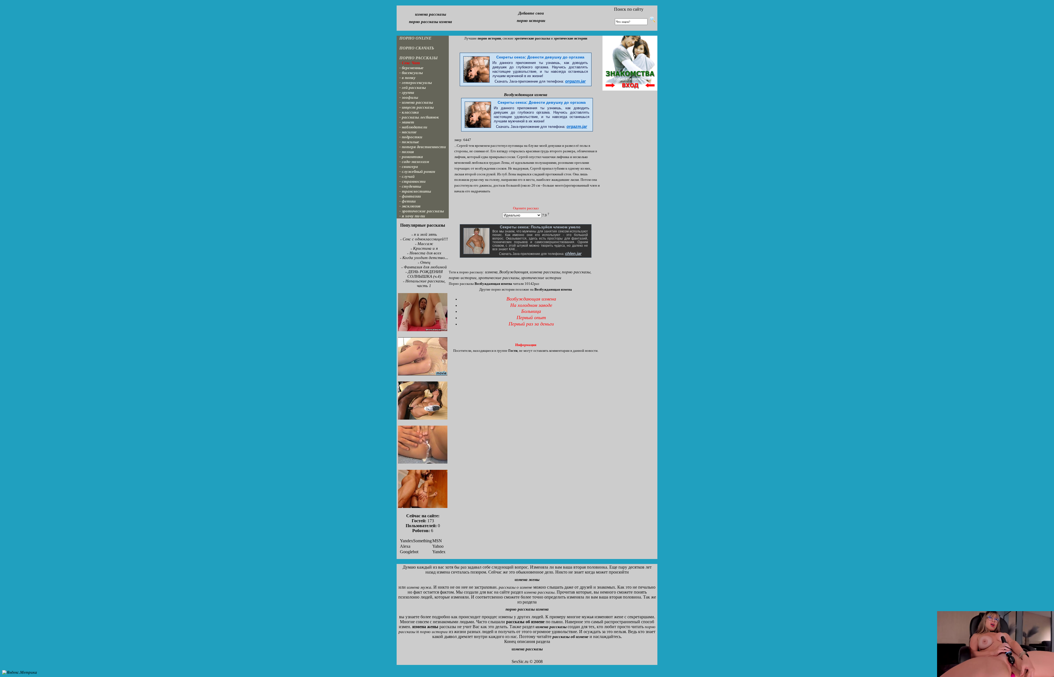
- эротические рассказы (421, 211)
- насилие (408, 132)
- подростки (410, 137)
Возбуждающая (513, 272)
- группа (406, 92)
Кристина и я (425, 248)
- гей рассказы (412, 87)
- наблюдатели (413, 127)
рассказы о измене (515, 587)
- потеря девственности (422, 147)
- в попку (407, 77)
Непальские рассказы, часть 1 (425, 283)
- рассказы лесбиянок (419, 117)
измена (491, 272)
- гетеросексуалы (415, 82)
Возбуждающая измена (525, 94)
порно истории (531, 20)
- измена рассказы (416, 102)
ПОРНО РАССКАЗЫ (418, 58)
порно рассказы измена (430, 21)
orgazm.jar (575, 81)
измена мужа (419, 587)
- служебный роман (417, 171)
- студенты (410, 186)
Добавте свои (531, 13)
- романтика (411, 156)
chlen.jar (573, 253)
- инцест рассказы (416, 107)
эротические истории (541, 278)
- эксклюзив (410, 206)
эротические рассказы (498, 278)
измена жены (527, 579)
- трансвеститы (415, 191)
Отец (425, 262)
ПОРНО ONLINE (415, 38)
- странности (412, 181)
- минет (406, 122)
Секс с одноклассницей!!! (425, 239)
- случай (406, 176)
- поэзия (406, 152)
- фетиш (407, 201)
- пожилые (409, 142)
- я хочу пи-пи (412, 216)
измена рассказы (430, 14)
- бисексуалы (411, 73)
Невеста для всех (425, 253)
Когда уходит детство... (425, 257)
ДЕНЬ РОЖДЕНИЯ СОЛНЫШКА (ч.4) (425, 274)
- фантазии (410, 196)
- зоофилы (408, 97)
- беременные (411, 68)
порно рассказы (576, 272)
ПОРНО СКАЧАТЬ (416, 48)
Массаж (425, 243)
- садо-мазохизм (414, 161)
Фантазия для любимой (425, 267)
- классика (409, 112)
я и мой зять (425, 234)
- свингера (408, 166)
